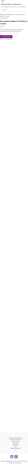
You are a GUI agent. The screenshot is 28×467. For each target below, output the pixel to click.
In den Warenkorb (6, 36)
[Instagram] (16, 458)
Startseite (2, 14)
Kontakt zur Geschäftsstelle (15, 438)
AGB (15, 446)
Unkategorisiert (9, 14)
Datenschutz (15, 444)
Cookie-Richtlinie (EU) (15, 448)
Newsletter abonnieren (15, 439)
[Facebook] (12, 458)
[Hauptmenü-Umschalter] (4, 10)
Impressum (15, 443)
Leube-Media (17, 463)
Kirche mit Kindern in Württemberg (11, 4)
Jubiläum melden (15, 441)
